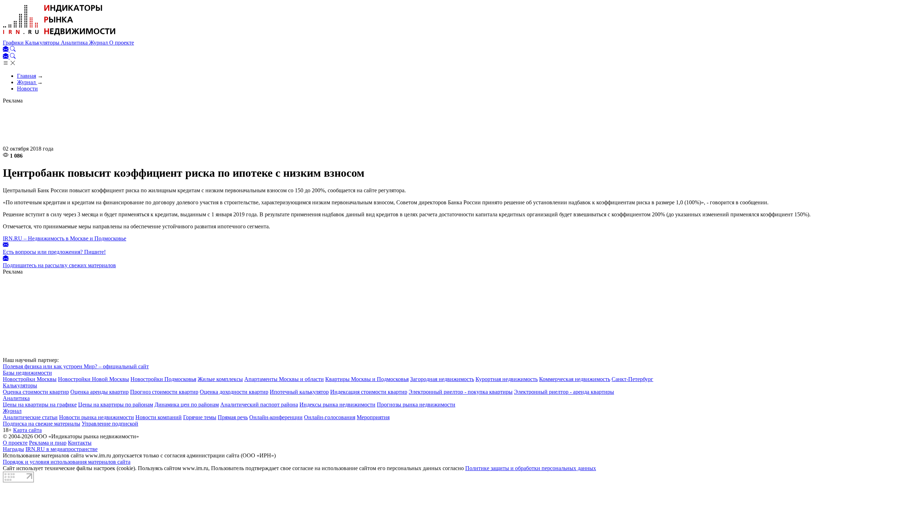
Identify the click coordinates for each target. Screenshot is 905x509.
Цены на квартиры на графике (40, 405)
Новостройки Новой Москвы (93, 379)
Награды (13, 449)
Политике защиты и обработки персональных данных (530, 468)
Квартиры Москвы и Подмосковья (367, 379)
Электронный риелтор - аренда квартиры (564, 392)
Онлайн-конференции (276, 417)
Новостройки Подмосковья (163, 379)
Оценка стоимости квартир (36, 392)
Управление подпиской (110, 424)
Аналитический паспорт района (259, 405)
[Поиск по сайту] (13, 50)
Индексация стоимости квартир (368, 392)
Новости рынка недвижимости (96, 417)
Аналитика (75, 43)
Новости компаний (158, 417)
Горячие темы (199, 417)
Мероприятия (373, 417)
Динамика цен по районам (186, 405)
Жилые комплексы (220, 379)
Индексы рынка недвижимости (337, 405)
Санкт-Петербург (632, 379)
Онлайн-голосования (329, 417)
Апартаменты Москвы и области (284, 379)
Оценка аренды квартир (99, 392)
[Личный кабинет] (6, 50)
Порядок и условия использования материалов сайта (66, 462)
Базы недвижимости (27, 373)
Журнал (99, 43)
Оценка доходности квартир (234, 392)
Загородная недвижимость (442, 379)
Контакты (80, 443)
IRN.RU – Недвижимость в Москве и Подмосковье (64, 238)
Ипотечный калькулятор (299, 392)
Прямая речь (233, 417)
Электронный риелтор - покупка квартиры (461, 392)
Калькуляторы (43, 43)
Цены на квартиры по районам (115, 405)
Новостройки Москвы (30, 379)
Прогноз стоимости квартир (164, 392)
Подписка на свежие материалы (41, 424)
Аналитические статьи (30, 417)
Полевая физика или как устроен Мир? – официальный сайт (76, 366)
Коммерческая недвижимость (574, 379)
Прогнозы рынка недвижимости (416, 405)
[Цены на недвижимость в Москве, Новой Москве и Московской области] (59, 36)
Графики (14, 43)
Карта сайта (27, 430)
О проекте (121, 43)
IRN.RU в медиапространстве (61, 449)
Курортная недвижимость (506, 379)
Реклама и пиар (47, 443)
